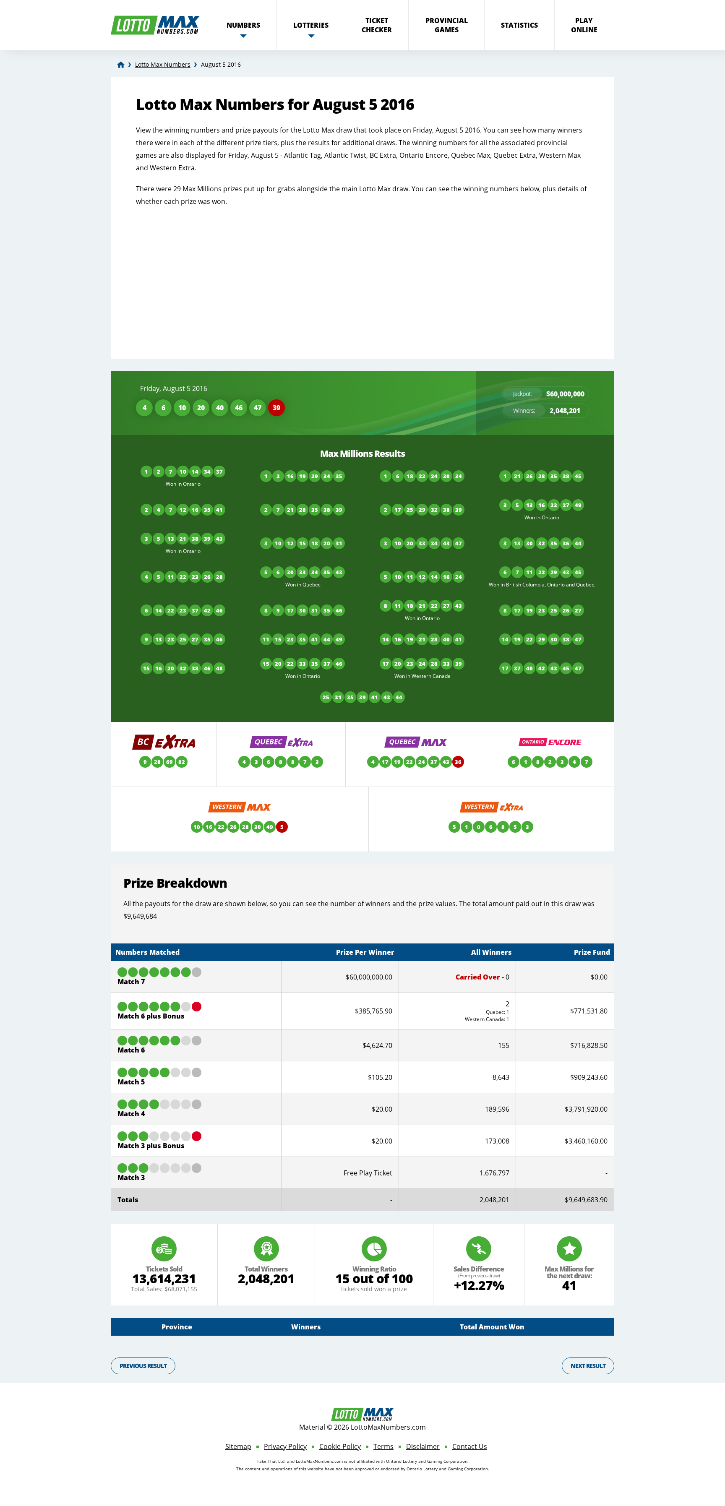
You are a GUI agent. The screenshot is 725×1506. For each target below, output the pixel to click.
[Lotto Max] (121, 64)
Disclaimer (423, 1446)
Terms (383, 1446)
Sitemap (238, 1446)
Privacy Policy (285, 1446)
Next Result (588, 1366)
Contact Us (469, 1446)
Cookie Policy (340, 1446)
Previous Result (143, 1366)
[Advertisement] (362, 275)
